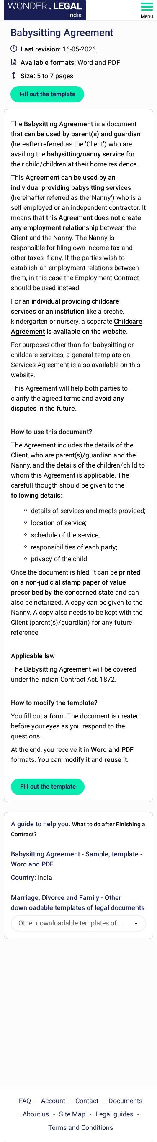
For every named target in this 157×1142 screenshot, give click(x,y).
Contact (86, 1101)
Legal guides (114, 1114)
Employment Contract (107, 278)
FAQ (25, 1101)
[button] (136, 923)
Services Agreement (40, 365)
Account (53, 1101)
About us (36, 1114)
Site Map (72, 1114)
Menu (147, 16)
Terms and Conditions (80, 1128)
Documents (125, 1101)
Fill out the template (47, 94)
